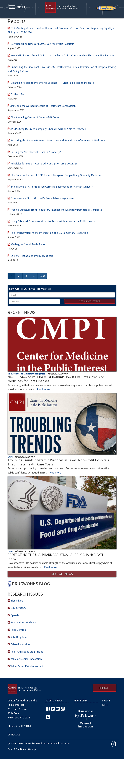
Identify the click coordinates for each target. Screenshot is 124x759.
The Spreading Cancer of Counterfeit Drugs (34, 117)
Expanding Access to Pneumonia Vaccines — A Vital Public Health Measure (52, 82)
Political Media (113, 744)
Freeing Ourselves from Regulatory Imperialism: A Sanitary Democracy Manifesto (56, 209)
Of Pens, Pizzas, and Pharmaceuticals (31, 256)
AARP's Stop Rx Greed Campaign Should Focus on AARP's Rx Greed (48, 129)
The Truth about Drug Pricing (26, 651)
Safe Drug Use (18, 637)
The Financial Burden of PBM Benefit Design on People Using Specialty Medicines (56, 175)
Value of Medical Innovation (26, 659)
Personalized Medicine (23, 622)
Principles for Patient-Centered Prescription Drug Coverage (43, 163)
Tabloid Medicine (20, 644)
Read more (43, 389)
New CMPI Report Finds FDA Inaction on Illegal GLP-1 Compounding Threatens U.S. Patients (62, 55)
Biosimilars (16, 600)
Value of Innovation (85, 724)
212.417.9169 (23, 726)
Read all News (62, 574)
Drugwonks (106, 8)
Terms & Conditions (17, 749)
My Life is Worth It (85, 717)
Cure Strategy (18, 608)
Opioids (14, 615)
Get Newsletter (89, 301)
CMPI (62, 9)
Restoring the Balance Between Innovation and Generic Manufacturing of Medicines (57, 140)
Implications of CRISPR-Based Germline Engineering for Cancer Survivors (51, 186)
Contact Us (14, 734)
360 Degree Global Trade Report (28, 244)
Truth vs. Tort (18, 94)
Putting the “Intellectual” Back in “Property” (35, 152)
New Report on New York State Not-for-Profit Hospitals (42, 44)
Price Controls (18, 629)
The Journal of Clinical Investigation (27, 373)
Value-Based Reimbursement (26, 666)
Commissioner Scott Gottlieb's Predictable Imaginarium (42, 198)
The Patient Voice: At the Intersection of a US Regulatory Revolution (49, 232)
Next (42, 276)
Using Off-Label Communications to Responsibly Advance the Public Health (52, 221)
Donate (104, 688)
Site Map (32, 749)
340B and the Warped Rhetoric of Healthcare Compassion (43, 106)
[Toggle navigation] (12, 7)
